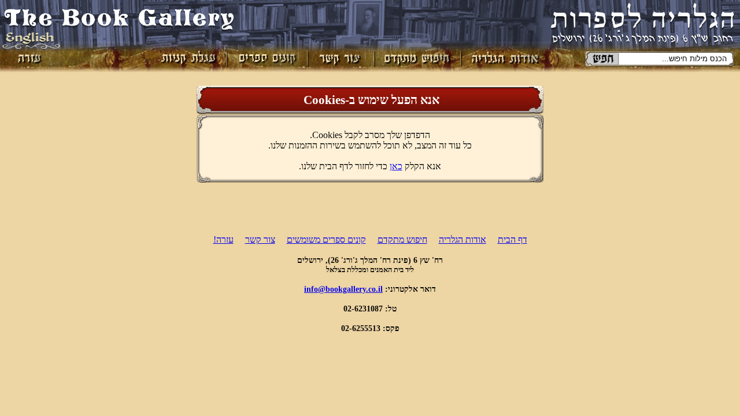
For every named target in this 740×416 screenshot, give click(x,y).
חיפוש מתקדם (402, 239)
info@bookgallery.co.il (343, 289)
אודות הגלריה (462, 239)
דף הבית (512, 239)
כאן (396, 166)
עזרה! (223, 239)
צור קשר (260, 239)
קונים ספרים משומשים (326, 239)
